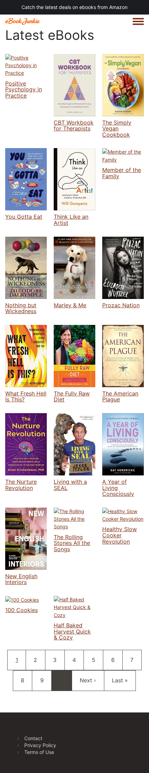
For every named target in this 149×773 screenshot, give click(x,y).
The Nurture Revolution (21, 484)
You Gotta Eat (23, 216)
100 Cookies (21, 610)
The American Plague (120, 396)
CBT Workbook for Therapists (74, 125)
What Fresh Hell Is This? (25, 396)
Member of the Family (121, 173)
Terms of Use (39, 752)
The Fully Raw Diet (72, 396)
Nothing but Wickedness (20, 308)
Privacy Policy (40, 745)
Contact (33, 738)
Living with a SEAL (70, 484)
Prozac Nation (121, 305)
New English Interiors (21, 579)
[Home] (22, 21)
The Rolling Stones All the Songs (72, 543)
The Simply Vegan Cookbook (116, 128)
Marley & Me (70, 305)
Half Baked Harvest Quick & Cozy (72, 631)
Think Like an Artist (71, 219)
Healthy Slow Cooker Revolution (119, 535)
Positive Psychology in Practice (23, 89)
